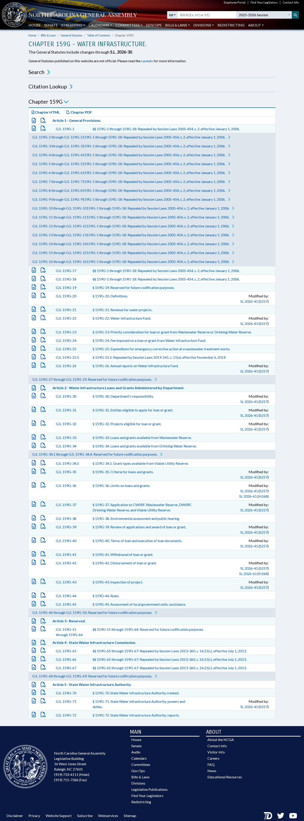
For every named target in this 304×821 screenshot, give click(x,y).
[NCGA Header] (82, 15)
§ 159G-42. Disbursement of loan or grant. (125, 563)
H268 (263, 496)
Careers (213, 758)
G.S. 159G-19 (66, 287)
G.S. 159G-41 (66, 554)
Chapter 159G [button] (45, 101)
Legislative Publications (149, 789)
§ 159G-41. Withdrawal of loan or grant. (123, 554)
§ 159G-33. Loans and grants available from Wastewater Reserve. (142, 437)
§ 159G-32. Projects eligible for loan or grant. (127, 424)
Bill (171, 15)
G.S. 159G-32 (66, 424)
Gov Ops (154, 25)
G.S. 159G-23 (66, 332)
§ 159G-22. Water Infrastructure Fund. (122, 318)
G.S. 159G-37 (66, 505)
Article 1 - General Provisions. (77, 120)
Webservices (108, 815)
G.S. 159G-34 (66, 446)
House (34, 25)
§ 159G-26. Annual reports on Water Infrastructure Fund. (135, 366)
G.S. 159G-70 (66, 693)
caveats (147, 61)
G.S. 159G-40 (66, 541)
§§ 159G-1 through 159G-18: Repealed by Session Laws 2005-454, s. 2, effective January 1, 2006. (166, 129)
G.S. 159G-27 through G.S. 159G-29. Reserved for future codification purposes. (92, 379)
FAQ (211, 764)
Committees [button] (128, 25)
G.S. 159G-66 (66, 659)
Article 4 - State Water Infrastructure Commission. (94, 642)
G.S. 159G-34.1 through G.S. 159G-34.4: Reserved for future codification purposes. (95, 454)
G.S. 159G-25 (66, 349)
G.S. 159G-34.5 (67, 463)
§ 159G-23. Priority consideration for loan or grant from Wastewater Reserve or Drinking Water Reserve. (172, 332)
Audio (135, 752)
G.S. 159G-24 (66, 340)
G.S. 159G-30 (66, 396)
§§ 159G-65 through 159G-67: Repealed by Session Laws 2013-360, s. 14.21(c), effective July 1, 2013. (170, 651)
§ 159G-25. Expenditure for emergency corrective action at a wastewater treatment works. (161, 349)
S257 (264, 301)
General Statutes (71, 35)
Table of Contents (98, 35)
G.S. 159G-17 (66, 270)
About (254, 25)
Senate (51, 25)
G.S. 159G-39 (66, 527)
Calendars (139, 758)
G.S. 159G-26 (66, 366)
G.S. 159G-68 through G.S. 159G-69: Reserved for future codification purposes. (92, 676)
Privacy (34, 815)
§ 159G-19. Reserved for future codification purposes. (133, 287)
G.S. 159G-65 (66, 651)
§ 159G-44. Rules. (106, 596)
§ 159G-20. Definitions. (110, 296)
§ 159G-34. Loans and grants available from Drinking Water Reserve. (145, 446)
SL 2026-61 (248, 496)
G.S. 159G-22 (66, 318)
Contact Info (291, 2)
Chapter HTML (47, 112)
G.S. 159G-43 (66, 582)
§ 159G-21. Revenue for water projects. (122, 310)
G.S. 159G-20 (66, 296)
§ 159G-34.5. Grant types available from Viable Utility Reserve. (140, 463)
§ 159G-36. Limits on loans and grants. (121, 485)
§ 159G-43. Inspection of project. (118, 582)
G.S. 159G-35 (66, 472)
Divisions (138, 783)
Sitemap (130, 815)
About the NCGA (220, 739)
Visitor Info (216, 752)
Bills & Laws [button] (176, 25)
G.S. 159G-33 (66, 437)
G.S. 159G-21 (66, 310)
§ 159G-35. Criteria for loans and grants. (123, 472)
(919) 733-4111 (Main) (71, 774)
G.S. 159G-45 (66, 604)
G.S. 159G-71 (66, 701)
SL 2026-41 (249, 301)
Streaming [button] (71, 25)
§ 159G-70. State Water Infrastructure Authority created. (136, 693)
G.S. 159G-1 (65, 129)
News (211, 771)
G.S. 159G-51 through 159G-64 (69, 632)
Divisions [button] (202, 25)
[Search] (295, 15)
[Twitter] (280, 815)
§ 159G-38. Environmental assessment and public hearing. (136, 518)
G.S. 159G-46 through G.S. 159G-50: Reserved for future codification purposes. (92, 612)
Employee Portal (234, 2)
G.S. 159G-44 (66, 596)
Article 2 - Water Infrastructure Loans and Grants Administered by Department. (118, 388)
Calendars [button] (99, 25)
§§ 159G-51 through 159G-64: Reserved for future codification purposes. (148, 629)
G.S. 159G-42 (66, 563)
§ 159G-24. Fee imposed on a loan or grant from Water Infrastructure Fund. (149, 340)
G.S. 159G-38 (66, 518)
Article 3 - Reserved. (69, 621)
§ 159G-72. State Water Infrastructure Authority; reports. (136, 715)
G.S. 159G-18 (66, 279)
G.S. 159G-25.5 (67, 357)
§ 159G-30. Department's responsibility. (123, 396)
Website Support (59, 815)
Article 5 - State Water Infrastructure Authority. (92, 684)
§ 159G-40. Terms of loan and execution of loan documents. (137, 541)
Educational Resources (224, 777)
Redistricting (231, 25)
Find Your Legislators (264, 2)
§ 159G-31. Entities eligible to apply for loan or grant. (133, 410)
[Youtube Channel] (293, 815)
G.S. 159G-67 (66, 668)
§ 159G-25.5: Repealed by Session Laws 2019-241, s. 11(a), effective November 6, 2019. (159, 357)
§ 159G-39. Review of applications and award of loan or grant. (139, 527)
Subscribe (85, 815)
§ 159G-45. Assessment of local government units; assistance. (139, 604)
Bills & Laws (48, 35)
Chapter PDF (81, 112)
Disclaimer (14, 815)
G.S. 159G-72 (66, 715)
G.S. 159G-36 (66, 485)
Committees (140, 764)
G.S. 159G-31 (66, 410)
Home (32, 35)
